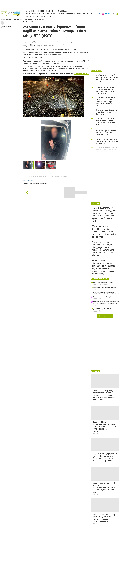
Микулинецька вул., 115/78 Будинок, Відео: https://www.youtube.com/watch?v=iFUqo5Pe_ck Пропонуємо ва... (106, 487)
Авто (91, 13)
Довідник (52, 11)
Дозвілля (63, 11)
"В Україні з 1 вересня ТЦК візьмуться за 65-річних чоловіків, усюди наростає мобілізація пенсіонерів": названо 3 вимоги (105, 102)
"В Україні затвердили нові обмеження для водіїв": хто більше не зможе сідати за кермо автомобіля (106, 132)
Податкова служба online (45, 16)
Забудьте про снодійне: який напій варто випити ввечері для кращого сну (107, 141)
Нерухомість (54, 13)
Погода (79, 13)
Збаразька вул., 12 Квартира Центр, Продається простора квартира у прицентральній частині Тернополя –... (104, 517)
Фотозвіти (35, 16)
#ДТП (24, 180)
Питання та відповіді (71, 13)
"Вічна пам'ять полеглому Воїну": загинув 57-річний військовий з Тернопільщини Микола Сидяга (106, 90)
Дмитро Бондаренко (6, 26)
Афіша (47, 13)
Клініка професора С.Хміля (37, 13)
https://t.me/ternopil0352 (81, 74)
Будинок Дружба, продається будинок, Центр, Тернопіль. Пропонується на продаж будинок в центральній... (105, 457)
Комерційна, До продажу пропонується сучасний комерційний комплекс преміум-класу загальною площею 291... (103, 395)
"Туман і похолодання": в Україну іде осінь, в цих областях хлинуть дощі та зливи (105, 121)
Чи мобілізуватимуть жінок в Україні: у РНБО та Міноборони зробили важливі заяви (107, 150)
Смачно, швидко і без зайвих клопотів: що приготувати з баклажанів (106, 112)
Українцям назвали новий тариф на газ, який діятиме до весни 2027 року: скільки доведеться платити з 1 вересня (107, 79)
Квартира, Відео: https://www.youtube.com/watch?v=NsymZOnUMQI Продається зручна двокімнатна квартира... (106, 426)
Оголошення (61, 13)
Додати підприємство (105, 316)
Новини (41, 11)
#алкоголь (30, 180)
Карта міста (85, 13)
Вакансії (28, 13)
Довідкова (28, 16)
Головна (31, 11)
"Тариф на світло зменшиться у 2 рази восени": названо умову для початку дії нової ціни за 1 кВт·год (104, 231)
